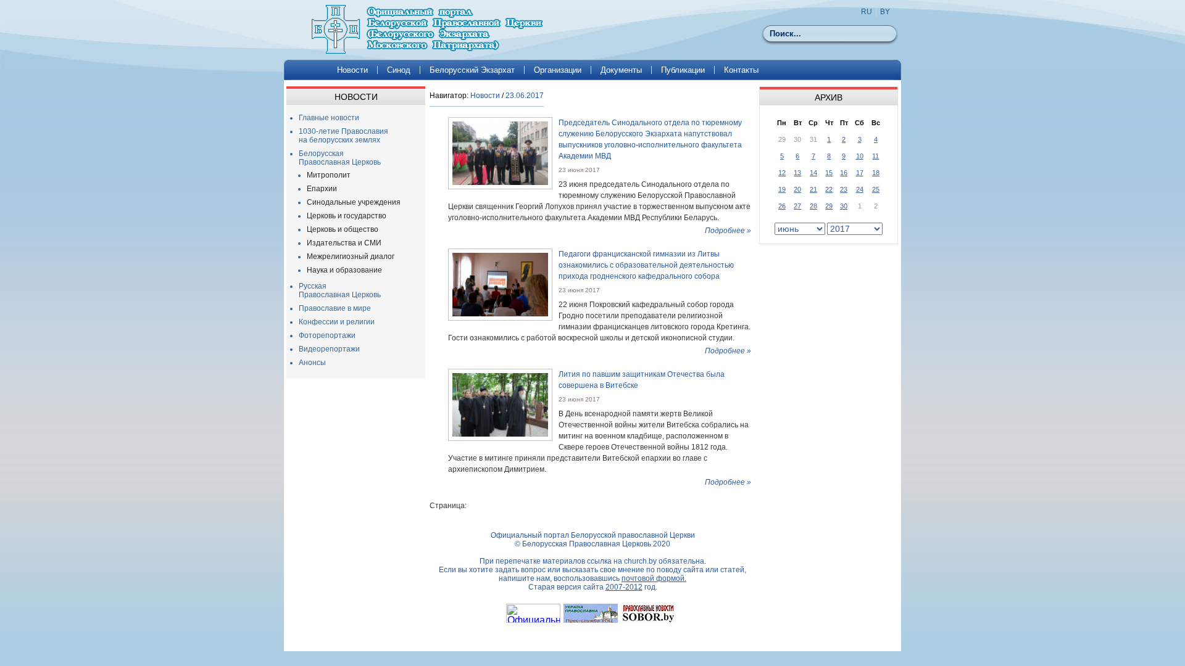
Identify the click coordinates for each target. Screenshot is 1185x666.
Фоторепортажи (327, 335)
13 (797, 172)
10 (859, 156)
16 (843, 172)
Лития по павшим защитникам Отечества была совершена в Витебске (642, 380)
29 (829, 206)
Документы (621, 70)
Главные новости (329, 117)
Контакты (741, 70)
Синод (398, 70)
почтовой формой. (654, 578)
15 (829, 172)
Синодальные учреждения (354, 202)
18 (875, 172)
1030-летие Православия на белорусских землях (343, 135)
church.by (640, 561)
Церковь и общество (342, 229)
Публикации (683, 70)
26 (782, 206)
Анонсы (312, 362)
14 (813, 172)
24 (859, 189)
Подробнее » (728, 230)
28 (813, 206)
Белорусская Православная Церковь (340, 157)
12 (782, 172)
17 (859, 172)
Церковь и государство (346, 216)
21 (813, 189)
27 (797, 206)
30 (843, 206)
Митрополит (329, 175)
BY (885, 11)
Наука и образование (344, 270)
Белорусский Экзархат (472, 70)
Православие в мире (335, 308)
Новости (352, 70)
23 (843, 189)
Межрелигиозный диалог (350, 256)
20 (797, 189)
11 (875, 156)
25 (875, 189)
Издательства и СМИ (344, 243)
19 (782, 189)
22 (829, 189)
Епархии (322, 188)
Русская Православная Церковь (340, 290)
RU (866, 11)
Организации (557, 70)
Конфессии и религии (337, 322)
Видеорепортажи (329, 349)
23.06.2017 (524, 95)
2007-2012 (623, 587)
